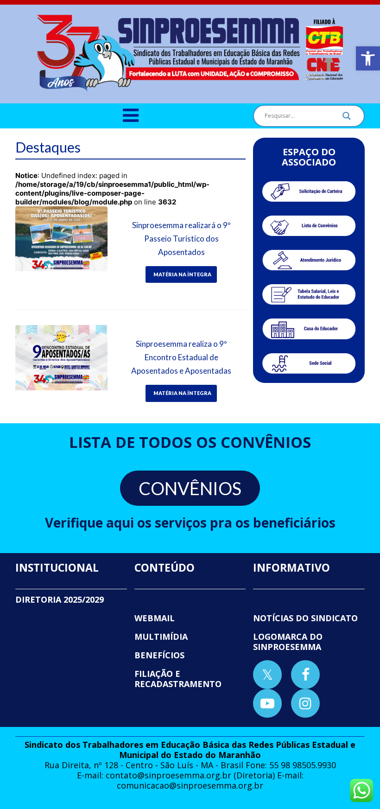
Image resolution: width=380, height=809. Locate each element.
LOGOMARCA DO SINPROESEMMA (288, 641)
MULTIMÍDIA (161, 636)
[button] (368, 58)
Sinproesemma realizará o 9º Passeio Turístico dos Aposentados (181, 238)
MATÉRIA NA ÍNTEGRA (182, 274)
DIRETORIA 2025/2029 (59, 599)
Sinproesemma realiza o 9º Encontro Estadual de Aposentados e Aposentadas (181, 357)
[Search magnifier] (346, 118)
